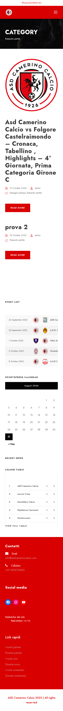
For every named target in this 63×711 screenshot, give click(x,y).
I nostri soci (11, 659)
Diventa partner (13, 653)
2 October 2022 (16, 351)
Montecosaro (23, 518)
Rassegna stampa (18, 192)
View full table (16, 526)
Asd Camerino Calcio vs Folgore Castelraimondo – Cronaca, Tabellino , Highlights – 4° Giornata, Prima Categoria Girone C (30, 151)
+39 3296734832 (15, 570)
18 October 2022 (18, 235)
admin (38, 188)
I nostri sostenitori (14, 670)
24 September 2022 (18, 319)
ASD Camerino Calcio (27, 486)
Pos (11, 478)
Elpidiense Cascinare (27, 510)
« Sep (11, 444)
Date (11, 310)
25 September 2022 (18, 330)
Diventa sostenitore (15, 676)
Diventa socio (12, 664)
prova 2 (16, 227)
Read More (17, 207)
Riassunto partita (34, 192)
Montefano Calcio (26, 501)
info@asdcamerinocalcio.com (21, 558)
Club (20, 478)
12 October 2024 (18, 188)
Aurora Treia (23, 494)
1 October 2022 (16, 340)
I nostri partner (13, 647)
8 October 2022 (16, 361)
